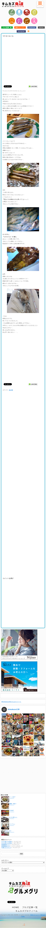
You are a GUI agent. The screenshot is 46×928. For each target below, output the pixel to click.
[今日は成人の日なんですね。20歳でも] (39, 740)
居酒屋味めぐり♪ (5, 844)
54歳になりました (6, 847)
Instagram (21, 31)
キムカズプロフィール (26, 911)
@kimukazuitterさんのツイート (11, 701)
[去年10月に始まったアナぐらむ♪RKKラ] (28, 751)
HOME (15, 907)
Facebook (32, 27)
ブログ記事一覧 (7, 27)
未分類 (11, 390)
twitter (41, 27)
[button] (40, 4)
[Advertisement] (23, 61)
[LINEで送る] (33, 86)
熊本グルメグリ (20, 27)
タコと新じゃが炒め (6, 841)
